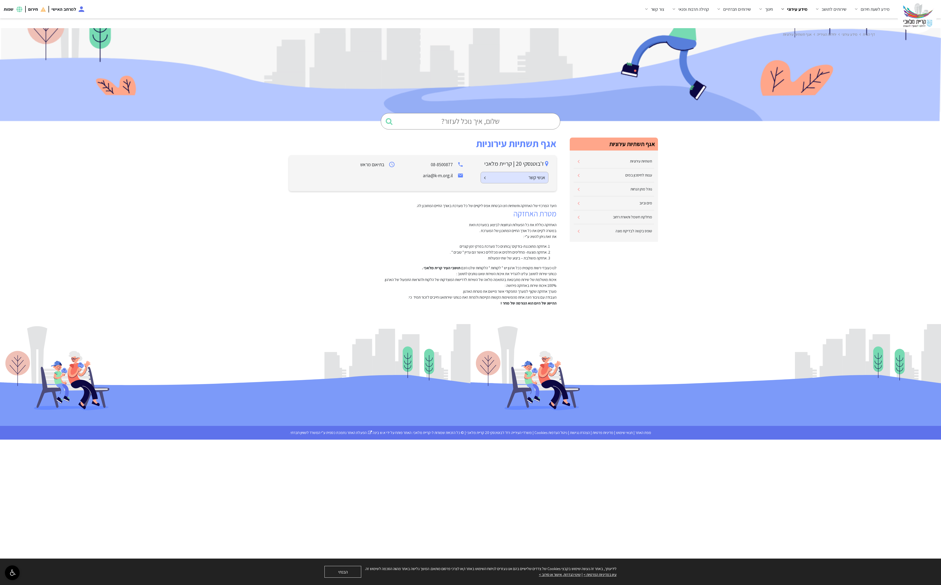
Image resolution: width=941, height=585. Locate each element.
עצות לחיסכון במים (638, 175)
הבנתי (343, 572)
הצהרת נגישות (580, 432)
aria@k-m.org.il (438, 175)
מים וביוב (645, 203)
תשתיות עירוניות (641, 161)
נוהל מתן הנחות (641, 189)
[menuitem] (870, 9)
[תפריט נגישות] (12, 572)
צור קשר (657, 9)
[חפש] (389, 121)
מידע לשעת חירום (875, 9)
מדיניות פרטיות (603, 432)
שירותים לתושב (834, 9)
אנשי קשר (536, 177)
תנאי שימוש (624, 432)
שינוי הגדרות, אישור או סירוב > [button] (560, 574)
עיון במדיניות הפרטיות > (600, 574)
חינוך (769, 9)
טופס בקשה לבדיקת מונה (634, 231)
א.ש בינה (376, 432)
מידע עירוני (797, 9)
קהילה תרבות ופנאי (693, 9)
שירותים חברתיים (737, 9)
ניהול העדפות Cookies (550, 432)
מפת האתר (643, 432)
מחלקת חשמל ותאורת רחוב (632, 217)
